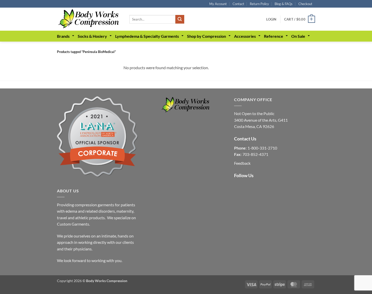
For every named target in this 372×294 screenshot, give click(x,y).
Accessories (245, 36)
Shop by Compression (206, 36)
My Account (218, 4)
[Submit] (179, 19)
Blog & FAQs (284, 4)
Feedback (242, 163)
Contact (238, 4)
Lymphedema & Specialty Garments (147, 36)
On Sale (298, 36)
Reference (273, 36)
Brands (63, 36)
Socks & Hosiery (92, 36)
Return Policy (259, 4)
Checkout (305, 4)
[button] (271, 19)
